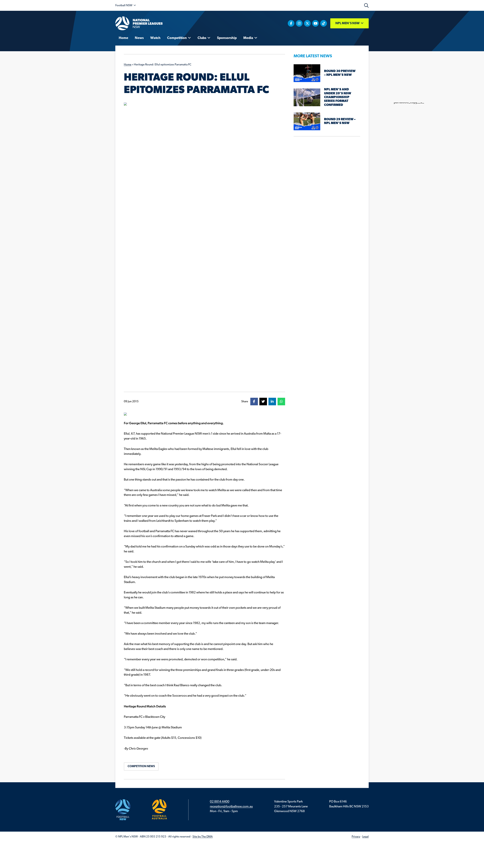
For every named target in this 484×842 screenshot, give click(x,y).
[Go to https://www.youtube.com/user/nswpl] (315, 23)
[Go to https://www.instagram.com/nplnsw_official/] (299, 23)
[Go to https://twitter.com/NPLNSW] (307, 23)
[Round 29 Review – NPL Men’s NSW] (307, 121)
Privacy (356, 836)
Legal (365, 836)
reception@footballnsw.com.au (231, 806)
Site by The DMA (202, 836)
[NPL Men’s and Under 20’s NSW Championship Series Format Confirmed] (307, 97)
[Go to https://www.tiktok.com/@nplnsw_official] (323, 23)
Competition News (141, 766)
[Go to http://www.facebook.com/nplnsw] (291, 23)
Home (127, 64)
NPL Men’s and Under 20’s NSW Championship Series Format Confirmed (337, 97)
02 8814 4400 (219, 801)
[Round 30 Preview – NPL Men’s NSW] (307, 73)
